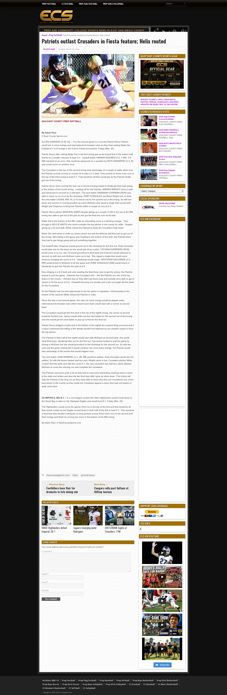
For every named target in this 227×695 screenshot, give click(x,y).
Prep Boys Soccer (50, 684)
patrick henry (88, 475)
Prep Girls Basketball (167, 680)
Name (45, 574)
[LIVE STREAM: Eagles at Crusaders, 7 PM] (119, 524)
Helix (75, 475)
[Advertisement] (131, 16)
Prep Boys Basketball (143, 680)
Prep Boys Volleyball (93, 684)
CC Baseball (149, 684)
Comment (47, 551)
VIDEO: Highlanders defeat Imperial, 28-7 (54, 529)
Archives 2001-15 (50, 680)
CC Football (67, 3)
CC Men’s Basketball (168, 684)
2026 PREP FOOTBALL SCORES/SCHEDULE (169, 131)
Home (44, 35)
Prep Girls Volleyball (113, 3)
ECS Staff (50, 49)
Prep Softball (55, 35)
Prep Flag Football (88, 3)
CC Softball (74, 688)
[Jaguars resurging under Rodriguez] (88, 524)
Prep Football (49, 3)
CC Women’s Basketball (53, 688)
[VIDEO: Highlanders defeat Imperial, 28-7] (56, 524)
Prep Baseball (106, 680)
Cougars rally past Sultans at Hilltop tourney (111, 490)
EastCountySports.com (58, 475)
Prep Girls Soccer (71, 684)
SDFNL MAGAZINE (167, 203)
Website (45, 590)
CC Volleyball (89, 688)
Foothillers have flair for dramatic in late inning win (62, 490)
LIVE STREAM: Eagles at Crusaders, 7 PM (116, 529)
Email (45, 582)
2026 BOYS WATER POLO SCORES (170, 144)
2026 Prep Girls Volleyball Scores (170, 158)
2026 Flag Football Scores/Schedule (167, 118)
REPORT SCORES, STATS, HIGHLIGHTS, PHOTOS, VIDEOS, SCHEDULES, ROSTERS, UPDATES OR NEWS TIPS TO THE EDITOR (160, 102)
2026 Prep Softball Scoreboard (167, 171)
